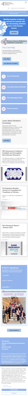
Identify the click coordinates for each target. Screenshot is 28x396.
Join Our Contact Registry (20, 8)
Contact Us (5, 349)
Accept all (14, 393)
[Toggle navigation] (25, 2)
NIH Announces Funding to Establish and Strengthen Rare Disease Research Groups (12, 153)
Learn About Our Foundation (11, 63)
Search (8, 8)
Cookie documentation (7, 386)
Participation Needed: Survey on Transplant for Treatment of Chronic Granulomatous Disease (11, 190)
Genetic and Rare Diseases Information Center (13, 344)
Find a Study (7, 59)
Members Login (6, 347)
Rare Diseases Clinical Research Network (11, 356)
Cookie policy (5, 385)
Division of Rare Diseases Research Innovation (13, 362)
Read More (5, 165)
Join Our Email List (14, 330)
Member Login (13, 8)
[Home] (7, 3)
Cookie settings (14, 390)
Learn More (14, 32)
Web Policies (5, 341)
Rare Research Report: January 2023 (10, 226)
